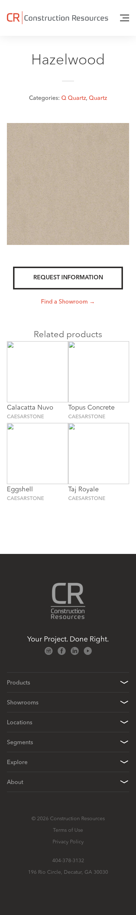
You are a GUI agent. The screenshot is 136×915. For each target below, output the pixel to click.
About (15, 781)
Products (18, 682)
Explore (17, 762)
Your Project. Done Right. (68, 638)
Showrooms (22, 702)
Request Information (68, 278)
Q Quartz (73, 97)
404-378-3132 (68, 860)
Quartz (98, 97)
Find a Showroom (64, 301)
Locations (19, 722)
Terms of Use (68, 830)
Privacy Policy (68, 841)
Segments (20, 742)
